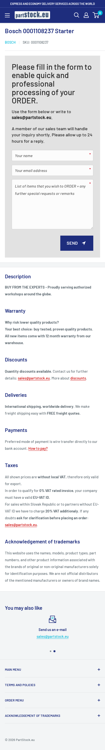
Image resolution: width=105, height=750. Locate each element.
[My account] (86, 15)
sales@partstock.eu (31, 117)
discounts (78, 378)
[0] (96, 15)
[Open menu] (7, 15)
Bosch (10, 42)
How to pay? (38, 448)
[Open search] (76, 15)
